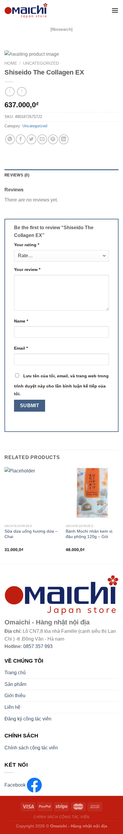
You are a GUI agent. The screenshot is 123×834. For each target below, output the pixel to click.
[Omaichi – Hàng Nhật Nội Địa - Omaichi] (49, 10)
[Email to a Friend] (42, 139)
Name (21, 321)
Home (10, 63)
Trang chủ (15, 672)
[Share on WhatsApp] (10, 139)
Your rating (26, 244)
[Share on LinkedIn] (64, 139)
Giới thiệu (14, 695)
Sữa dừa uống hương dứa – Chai (31, 534)
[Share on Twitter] (31, 139)
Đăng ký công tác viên (27, 718)
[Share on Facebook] (21, 139)
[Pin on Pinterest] (53, 139)
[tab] (61, 175)
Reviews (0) (16, 175)
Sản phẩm (15, 684)
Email (21, 348)
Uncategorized (41, 63)
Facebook (15, 785)
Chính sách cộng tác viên (31, 747)
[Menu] (115, 10)
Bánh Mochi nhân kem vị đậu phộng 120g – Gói (89, 534)
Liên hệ (12, 707)
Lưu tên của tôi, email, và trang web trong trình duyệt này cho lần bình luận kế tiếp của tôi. (61, 384)
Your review (27, 269)
